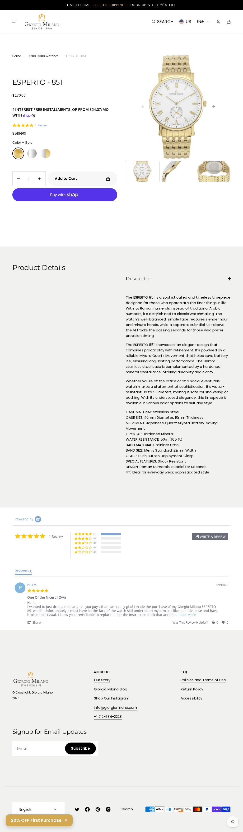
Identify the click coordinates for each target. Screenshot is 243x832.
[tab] (23, 572)
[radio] (18, 153)
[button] (14, 21)
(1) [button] (94, 534)
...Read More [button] (186, 614)
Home (16, 56)
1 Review (41, 125)
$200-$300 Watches (43, 56)
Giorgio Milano (42, 692)
